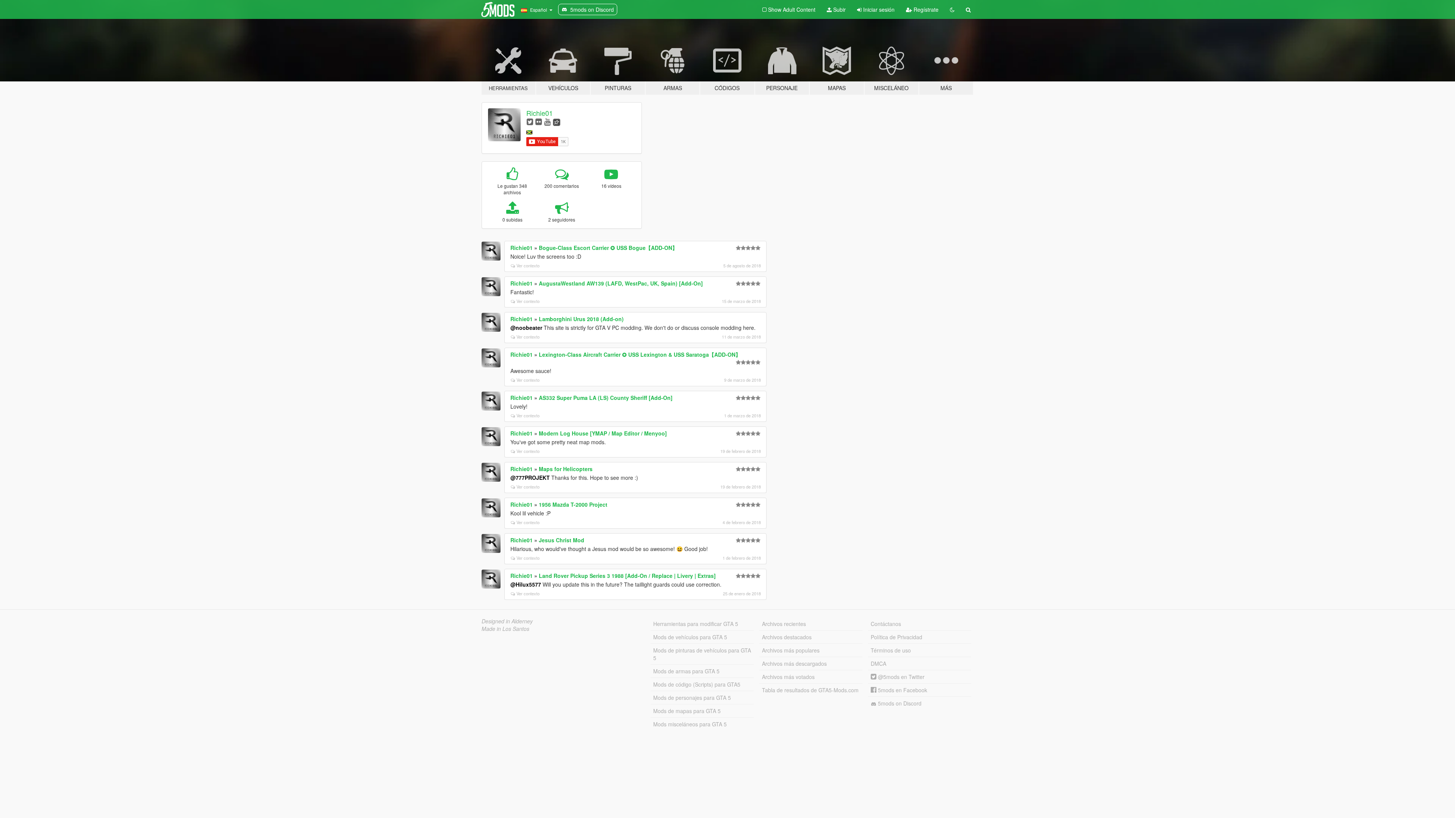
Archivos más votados (788, 677)
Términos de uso (891, 650)
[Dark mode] (952, 9)
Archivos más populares (791, 650)
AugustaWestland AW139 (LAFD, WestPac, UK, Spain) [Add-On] (621, 283)
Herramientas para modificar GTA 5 (695, 624)
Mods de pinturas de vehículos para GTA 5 (702, 654)
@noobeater (526, 327)
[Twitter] (530, 121)
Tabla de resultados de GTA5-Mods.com (810, 690)
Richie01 (539, 113)
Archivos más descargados (794, 663)
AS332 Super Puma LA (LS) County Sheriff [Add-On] (606, 397)
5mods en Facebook (901, 690)
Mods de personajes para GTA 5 (692, 697)
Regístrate (925, 9)
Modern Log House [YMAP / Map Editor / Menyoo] (603, 433)
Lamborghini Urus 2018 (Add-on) (581, 319)
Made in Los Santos (505, 628)
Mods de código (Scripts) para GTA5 (696, 684)
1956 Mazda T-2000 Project (573, 504)
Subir (839, 9)
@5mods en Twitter (900, 677)
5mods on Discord (899, 703)
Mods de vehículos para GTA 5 (690, 637)
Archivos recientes (784, 624)
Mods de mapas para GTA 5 (687, 711)
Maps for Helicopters (566, 469)
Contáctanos (886, 624)
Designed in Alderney (507, 621)
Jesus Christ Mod (561, 540)
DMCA (878, 663)
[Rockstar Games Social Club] (556, 121)
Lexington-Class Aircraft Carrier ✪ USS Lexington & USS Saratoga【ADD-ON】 (640, 354)
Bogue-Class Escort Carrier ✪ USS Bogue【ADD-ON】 (608, 247)
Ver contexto (528, 265)
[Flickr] (538, 121)
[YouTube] (547, 121)
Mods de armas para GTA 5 (686, 671)
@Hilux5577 (525, 584)
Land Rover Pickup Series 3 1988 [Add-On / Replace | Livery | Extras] (627, 575)
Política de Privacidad (896, 637)
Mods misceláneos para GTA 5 (690, 724)
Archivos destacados (787, 637)
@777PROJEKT (530, 477)
